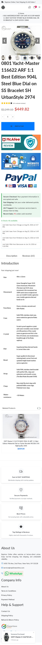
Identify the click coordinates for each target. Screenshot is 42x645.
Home (21, 13)
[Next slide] (40, 408)
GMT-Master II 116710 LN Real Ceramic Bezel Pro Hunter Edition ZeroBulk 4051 (22, 637)
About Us (5, 587)
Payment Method (7, 599)
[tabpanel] (21, 434)
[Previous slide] (38, 408)
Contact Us (5, 611)
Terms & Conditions (8, 591)
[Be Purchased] (6, 637)
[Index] (29, 7)
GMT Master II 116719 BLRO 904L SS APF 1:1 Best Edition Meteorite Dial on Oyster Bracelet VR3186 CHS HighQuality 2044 (21, 444)
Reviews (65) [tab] (28, 256)
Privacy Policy (6, 595)
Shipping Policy (7, 615)
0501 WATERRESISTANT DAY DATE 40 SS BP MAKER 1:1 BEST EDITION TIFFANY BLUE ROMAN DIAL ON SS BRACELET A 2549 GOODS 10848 (21, 18)
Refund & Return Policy (10, 620)
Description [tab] (11, 256)
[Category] (39, 7)
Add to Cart (19, 126)
